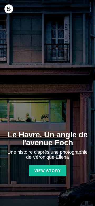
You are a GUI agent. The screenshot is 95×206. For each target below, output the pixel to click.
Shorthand (8, 8)
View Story (47, 170)
